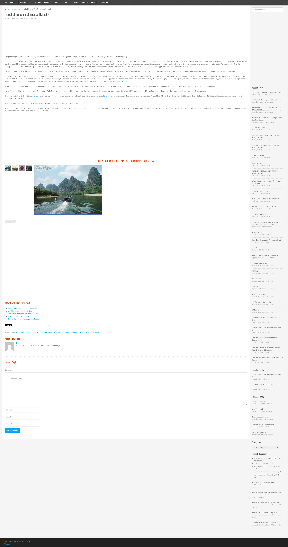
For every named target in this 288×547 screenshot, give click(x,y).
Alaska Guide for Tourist (261, 302)
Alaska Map (256, 279)
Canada (94, 2)
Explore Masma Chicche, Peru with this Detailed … (267, 359)
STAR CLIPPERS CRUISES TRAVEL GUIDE (267, 92)
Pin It (50, 325)
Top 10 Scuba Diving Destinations (265, 513)
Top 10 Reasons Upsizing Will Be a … (266, 503)
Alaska (64, 2)
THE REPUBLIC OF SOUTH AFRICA (265, 255)
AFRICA (255, 271)
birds (105, 96)
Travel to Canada (258, 294)
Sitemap (7, 544)
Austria (85, 2)
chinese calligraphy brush (20, 332)
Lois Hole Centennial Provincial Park (266, 240)
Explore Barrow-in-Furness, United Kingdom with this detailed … (266, 349)
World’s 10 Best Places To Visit (20, 311)
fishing (36, 96)
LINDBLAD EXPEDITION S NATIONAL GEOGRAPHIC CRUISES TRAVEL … (266, 223)
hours (75, 103)
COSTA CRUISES (258, 155)
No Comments (32, 18)
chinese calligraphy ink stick (43, 332)
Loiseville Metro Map (260, 401)
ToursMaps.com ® (11, 541)
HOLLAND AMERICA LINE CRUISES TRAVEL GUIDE (265, 172)
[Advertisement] (72, 37)
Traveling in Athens (260, 417)
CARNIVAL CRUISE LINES (261, 191)
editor (9, 18)
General (38, 2)
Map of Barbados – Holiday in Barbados (23, 319)
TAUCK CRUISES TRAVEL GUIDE (264, 207)
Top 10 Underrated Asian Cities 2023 (266, 493)
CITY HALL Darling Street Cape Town (266, 100)
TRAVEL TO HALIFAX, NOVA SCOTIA (265, 199)
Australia (74, 2)
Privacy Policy (25, 2)
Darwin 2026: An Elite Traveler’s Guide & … (267, 319)
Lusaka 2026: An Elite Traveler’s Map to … (266, 329)
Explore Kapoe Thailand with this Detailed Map (265, 339)
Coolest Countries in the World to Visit (23, 314)
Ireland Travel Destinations (263, 425)
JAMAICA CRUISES (259, 128)
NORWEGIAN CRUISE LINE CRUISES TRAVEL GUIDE (265, 137)
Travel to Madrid (258, 409)
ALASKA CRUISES (258, 163)
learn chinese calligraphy (88, 332)
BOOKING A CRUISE (259, 214)
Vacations (22, 18)
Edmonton (104, 2)
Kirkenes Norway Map (274, 472)
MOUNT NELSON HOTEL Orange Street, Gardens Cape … (267, 119)
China (16, 9)
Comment (8, 370)
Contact (13, 2)
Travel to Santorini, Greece (18, 316)
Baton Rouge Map (259, 432)
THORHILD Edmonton (260, 232)
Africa (56, 2)
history (124, 81)
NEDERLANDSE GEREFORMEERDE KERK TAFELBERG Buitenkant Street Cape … (267, 109)
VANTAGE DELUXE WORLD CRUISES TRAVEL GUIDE (265, 147)
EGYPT (254, 248)
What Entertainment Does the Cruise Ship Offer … (266, 182)
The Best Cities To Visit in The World (22, 308)
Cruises (47, 2)
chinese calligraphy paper (66, 332)
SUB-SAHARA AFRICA (260, 263)
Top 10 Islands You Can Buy (263, 483)
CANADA (255, 310)
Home (5, 2)
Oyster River (268, 463)
